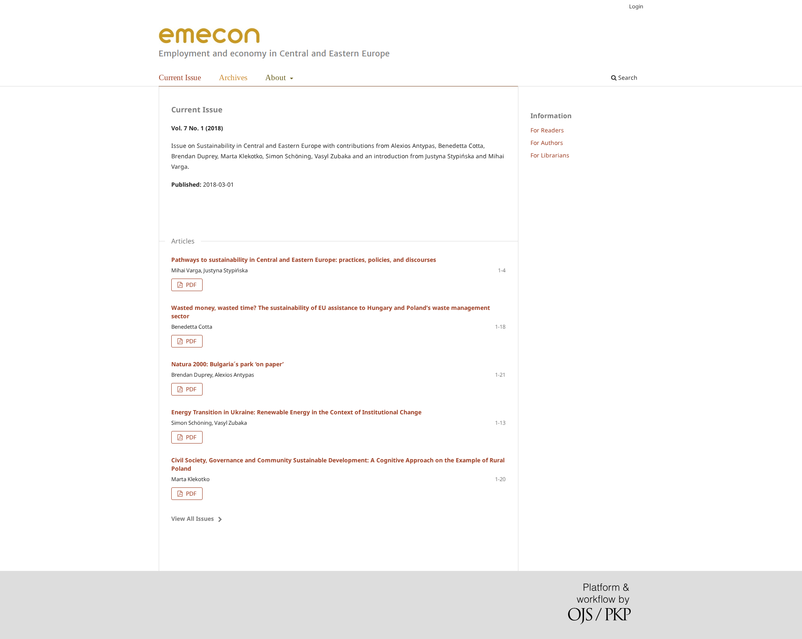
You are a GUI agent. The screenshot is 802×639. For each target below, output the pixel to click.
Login (636, 6)
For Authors (546, 143)
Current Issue (180, 77)
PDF (190, 285)
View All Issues (192, 518)
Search (627, 77)
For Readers (547, 130)
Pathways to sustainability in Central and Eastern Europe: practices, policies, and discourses (303, 260)
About (276, 77)
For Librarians (549, 155)
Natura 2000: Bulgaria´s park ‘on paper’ (227, 364)
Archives (233, 77)
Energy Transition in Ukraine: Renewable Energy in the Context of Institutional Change (296, 412)
